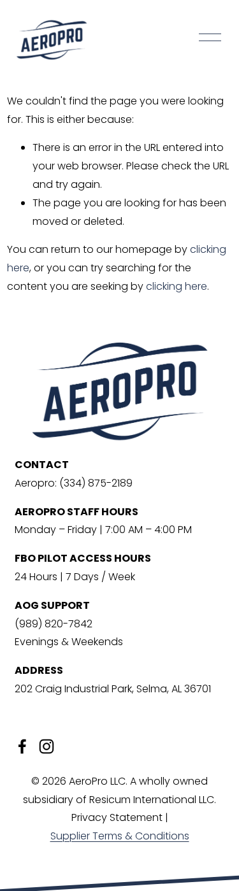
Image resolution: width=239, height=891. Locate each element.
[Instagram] (46, 746)
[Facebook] (22, 746)
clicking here (176, 286)
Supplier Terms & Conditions (119, 836)
